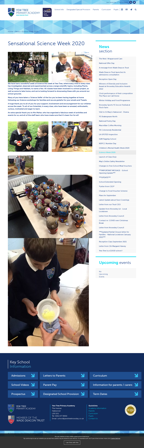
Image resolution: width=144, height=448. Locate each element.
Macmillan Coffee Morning (110, 125)
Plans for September (107, 195)
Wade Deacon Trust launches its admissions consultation (112, 73)
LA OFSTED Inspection (108, 134)
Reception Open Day (107, 79)
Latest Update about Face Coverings (114, 200)
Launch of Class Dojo (108, 157)
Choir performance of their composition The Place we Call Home (116, 94)
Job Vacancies (111, 2)
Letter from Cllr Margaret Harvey (112, 246)
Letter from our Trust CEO (110, 204)
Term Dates (100, 394)
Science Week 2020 (107, 152)
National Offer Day (106, 63)
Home (10, 31)
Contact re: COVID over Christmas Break (113, 221)
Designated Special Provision (78, 9)
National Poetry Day (107, 121)
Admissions (18, 375)
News (17, 31)
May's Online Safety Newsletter (112, 161)
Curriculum (106, 9)
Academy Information (97, 408)
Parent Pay (50, 384)
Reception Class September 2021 (113, 242)
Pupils (116, 9)
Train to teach (123, 2)
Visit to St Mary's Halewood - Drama (114, 112)
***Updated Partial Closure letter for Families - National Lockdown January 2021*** (115, 234)
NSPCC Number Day (107, 143)
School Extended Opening (110, 182)
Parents (96, 9)
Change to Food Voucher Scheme (113, 191)
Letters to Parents (54, 375)
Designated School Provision (61, 394)
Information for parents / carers (112, 384)
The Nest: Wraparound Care (110, 59)
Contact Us (93, 418)
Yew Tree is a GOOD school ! (111, 251)
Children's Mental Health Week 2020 (114, 148)
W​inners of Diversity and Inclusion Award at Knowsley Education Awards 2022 (114, 86)
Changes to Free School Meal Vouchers (115, 166)
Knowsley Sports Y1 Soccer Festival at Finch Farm (114, 106)
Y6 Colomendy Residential (110, 130)
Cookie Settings (115, 438)
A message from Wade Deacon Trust (114, 68)
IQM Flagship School (107, 139)
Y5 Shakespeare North (108, 116)
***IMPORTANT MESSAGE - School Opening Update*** (113, 171)
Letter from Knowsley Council (111, 216)
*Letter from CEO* (106, 186)
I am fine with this (72, 442)
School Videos (20, 384)
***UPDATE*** (105, 177)
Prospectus (18, 394)
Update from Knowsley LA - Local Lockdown (113, 210)
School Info (59, 9)
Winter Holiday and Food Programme (114, 100)
